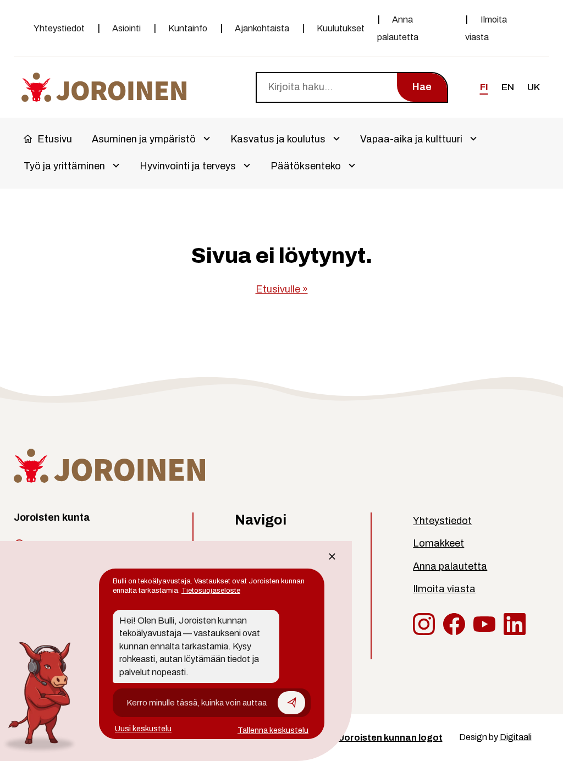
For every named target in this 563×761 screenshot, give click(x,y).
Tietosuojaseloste (210, 590)
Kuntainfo (187, 28)
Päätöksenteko (306, 166)
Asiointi (126, 28)
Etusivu (54, 139)
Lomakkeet (438, 543)
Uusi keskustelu (143, 729)
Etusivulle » (282, 289)
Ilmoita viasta (486, 28)
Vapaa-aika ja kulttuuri (411, 139)
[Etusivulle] (103, 86)
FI (484, 87)
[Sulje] (332, 556)
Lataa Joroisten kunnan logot (376, 737)
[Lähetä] (291, 702)
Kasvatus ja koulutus (277, 139)
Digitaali (516, 737)
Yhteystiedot (59, 28)
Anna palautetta (397, 28)
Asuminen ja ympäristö (144, 139)
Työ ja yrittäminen (64, 166)
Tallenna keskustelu (273, 730)
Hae (422, 86)
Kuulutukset (341, 28)
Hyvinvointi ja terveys (188, 166)
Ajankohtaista (262, 28)
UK (533, 87)
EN (507, 87)
